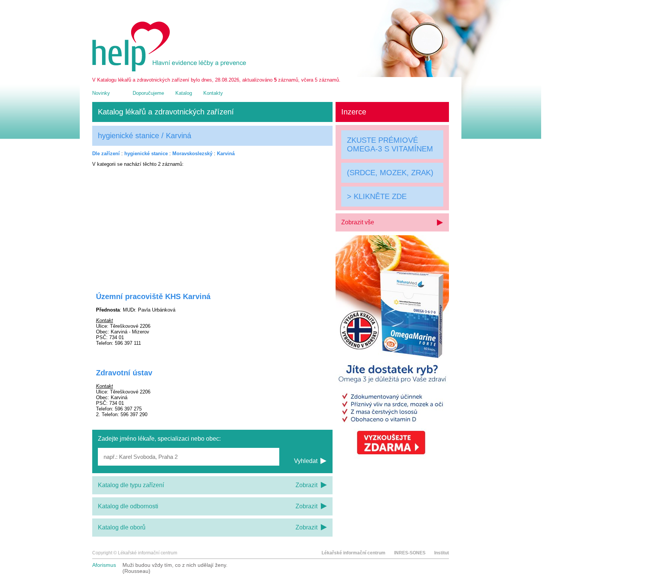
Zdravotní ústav (124, 373)
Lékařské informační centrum (353, 552)
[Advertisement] (212, 225)
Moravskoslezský (192, 153)
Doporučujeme (148, 93)
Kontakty (213, 93)
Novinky (101, 93)
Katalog (183, 93)
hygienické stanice (146, 153)
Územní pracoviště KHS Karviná (153, 296)
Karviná (226, 153)
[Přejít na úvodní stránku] (170, 70)
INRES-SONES (410, 552)
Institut (441, 552)
